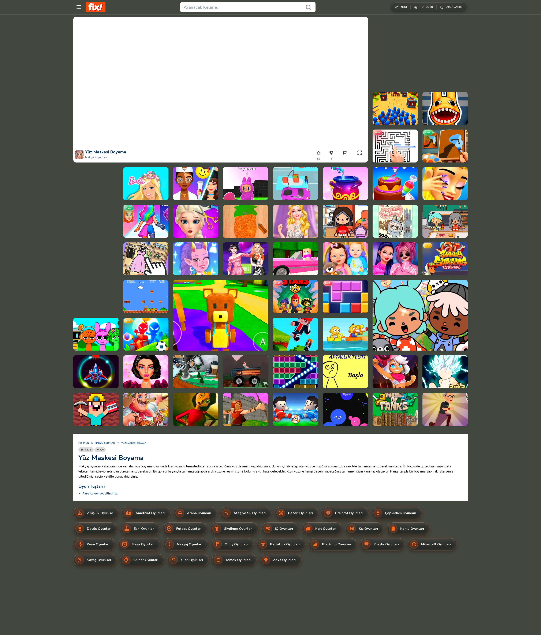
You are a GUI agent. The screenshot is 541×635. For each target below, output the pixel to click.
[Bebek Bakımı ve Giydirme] (345, 258)
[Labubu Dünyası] (245, 183)
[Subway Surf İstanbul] (445, 258)
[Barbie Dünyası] (295, 258)
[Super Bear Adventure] (220, 315)
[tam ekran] (359, 153)
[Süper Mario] (145, 296)
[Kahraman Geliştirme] (395, 371)
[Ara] (308, 7)
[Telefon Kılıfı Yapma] (245, 221)
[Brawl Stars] (295, 296)
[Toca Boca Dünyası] (420, 315)
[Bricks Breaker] (295, 371)
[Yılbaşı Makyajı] (145, 371)
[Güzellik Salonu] (445, 183)
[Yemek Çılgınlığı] (145, 409)
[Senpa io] (345, 409)
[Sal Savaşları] (345, 334)
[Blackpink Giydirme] (395, 258)
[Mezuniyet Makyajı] (195, 183)
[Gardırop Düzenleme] (145, 258)
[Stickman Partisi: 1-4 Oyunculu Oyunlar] (145, 334)
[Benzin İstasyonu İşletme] (295, 183)
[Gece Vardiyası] (445, 108)
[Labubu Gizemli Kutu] (395, 221)
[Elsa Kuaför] (195, 221)
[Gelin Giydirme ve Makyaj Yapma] (295, 221)
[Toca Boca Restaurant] (445, 221)
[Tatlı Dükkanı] (395, 183)
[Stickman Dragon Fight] (445, 371)
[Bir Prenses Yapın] (145, 221)
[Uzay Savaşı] (96, 371)
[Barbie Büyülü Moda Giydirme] (145, 183)
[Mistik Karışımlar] (345, 183)
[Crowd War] (395, 108)
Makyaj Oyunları (96, 157)
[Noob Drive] (245, 371)
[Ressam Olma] (445, 146)
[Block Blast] (345, 296)
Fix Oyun (83, 443)
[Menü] (78, 7)
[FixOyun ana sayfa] (95, 7)
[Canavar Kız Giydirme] (195, 258)
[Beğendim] (318, 153)
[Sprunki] (96, 334)
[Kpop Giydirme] (245, 258)
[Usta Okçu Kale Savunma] (245, 409)
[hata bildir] (344, 153)
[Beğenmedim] (331, 153)
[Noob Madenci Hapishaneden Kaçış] (96, 409)
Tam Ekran (359, 159)
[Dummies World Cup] (295, 409)
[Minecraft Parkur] (295, 334)
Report (345, 159)
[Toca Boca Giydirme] (345, 221)
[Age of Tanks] (395, 409)
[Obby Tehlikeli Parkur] (195, 371)
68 (318, 159)
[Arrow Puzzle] (395, 146)
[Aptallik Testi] (345, 371)
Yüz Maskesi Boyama (133, 443)
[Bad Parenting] (195, 409)
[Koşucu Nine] (445, 409)
